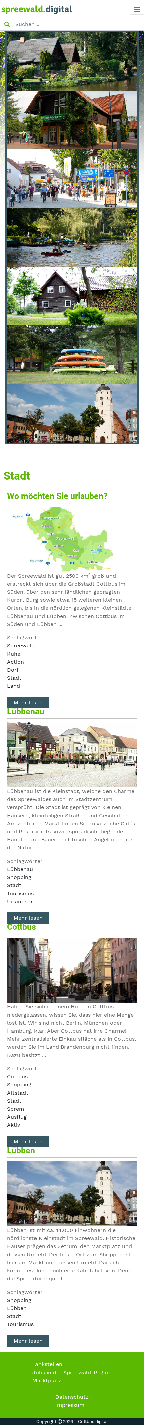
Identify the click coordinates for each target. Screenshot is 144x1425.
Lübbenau (25, 711)
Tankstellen (47, 1364)
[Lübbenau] (72, 754)
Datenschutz (72, 1397)
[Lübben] (72, 1193)
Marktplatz (46, 1380)
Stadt (14, 678)
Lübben (21, 1150)
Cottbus (21, 927)
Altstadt (17, 1093)
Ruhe (13, 653)
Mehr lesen (28, 702)
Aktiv (13, 1125)
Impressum (69, 1405)
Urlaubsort (21, 901)
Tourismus (20, 893)
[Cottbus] (72, 969)
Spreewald (21, 645)
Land (13, 686)
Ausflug (17, 1117)
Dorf (13, 670)
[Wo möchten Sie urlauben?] (72, 539)
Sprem (15, 1109)
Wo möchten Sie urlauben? (57, 496)
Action (15, 662)
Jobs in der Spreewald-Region (72, 1372)
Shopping (19, 877)
